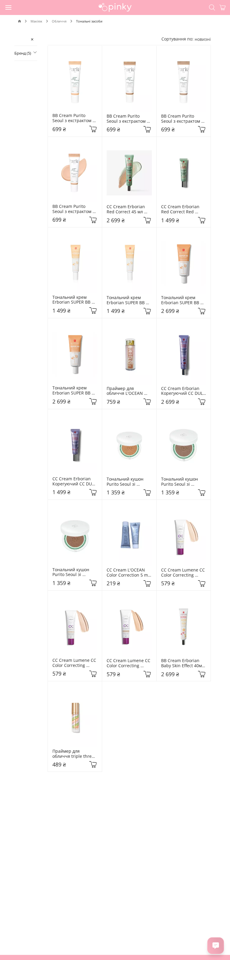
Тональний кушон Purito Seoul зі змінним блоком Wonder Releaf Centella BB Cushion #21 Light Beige (182, 482)
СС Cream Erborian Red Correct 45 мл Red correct (126, 209)
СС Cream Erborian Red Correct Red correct (181, 209)
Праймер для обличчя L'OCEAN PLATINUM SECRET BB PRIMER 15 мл (129, 391)
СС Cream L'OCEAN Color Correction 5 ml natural (128, 573)
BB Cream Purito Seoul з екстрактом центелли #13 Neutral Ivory (72, 118)
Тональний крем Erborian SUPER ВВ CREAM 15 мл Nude (126, 300)
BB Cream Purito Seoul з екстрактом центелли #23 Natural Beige (129, 119)
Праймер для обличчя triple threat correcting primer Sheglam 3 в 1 (74, 754)
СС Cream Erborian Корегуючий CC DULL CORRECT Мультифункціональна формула (74, 481)
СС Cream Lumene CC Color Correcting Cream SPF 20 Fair (129, 663)
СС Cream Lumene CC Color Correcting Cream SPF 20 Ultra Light (183, 573)
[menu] (8, 7)
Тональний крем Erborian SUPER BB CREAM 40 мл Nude (72, 391)
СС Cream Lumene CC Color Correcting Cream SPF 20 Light (74, 663)
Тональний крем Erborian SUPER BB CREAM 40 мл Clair (180, 300)
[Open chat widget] (215, 945)
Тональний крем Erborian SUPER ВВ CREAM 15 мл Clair (72, 300)
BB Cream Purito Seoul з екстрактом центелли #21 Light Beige (181, 119)
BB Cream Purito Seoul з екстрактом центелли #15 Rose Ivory (72, 209)
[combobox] (203, 39)
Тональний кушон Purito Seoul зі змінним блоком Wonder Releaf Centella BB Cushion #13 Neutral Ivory (128, 482)
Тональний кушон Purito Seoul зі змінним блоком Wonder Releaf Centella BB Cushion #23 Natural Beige (73, 572)
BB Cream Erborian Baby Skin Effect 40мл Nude (183, 663)
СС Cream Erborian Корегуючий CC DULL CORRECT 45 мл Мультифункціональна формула (183, 391)
